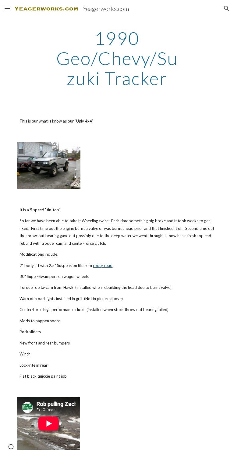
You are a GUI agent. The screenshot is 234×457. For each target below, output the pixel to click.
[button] (7, 8)
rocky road (102, 265)
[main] (117, 58)
